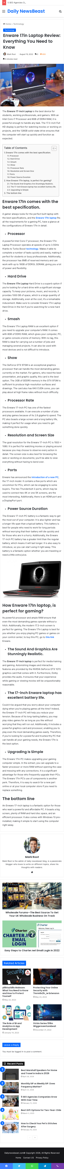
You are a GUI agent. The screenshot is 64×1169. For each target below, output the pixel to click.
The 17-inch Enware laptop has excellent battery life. (33, 187)
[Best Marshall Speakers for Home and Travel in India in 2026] (10, 1074)
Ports (12, 174)
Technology (18, 24)
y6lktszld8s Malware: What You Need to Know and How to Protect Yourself (15, 992)
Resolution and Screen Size (22, 171)
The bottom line (13, 193)
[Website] (32, 872)
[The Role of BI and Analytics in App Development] (16, 1012)
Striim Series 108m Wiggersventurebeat (44, 1025)
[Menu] (3, 12)
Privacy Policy (42, 1157)
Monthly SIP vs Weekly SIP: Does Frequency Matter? (38, 1085)
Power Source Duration (20, 177)
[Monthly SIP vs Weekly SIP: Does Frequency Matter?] (10, 1087)
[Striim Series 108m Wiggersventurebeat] (47, 1012)
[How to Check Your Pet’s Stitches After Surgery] (10, 1127)
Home (8, 24)
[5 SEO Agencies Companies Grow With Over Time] (10, 1101)
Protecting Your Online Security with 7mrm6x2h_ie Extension (46, 990)
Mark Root (11, 54)
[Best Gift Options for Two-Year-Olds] (10, 1114)
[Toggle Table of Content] (52, 148)
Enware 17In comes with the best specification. (28, 152)
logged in (19, 1051)
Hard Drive (14, 159)
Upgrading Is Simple (19, 190)
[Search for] (60, 12)
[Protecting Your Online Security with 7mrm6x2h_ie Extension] (47, 977)
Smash (13, 162)
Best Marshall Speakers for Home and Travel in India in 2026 (39, 1072)
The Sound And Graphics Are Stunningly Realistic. (31, 184)
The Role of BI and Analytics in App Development (12, 1026)
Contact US (28, 1157)
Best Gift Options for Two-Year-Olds (41, 1110)
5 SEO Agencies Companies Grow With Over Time (31, 2)
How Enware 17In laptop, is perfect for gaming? (28, 180)
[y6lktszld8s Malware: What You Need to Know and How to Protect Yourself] (16, 977)
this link (50, 637)
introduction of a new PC (45, 477)
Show (12, 165)
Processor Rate (17, 168)
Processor (14, 156)
